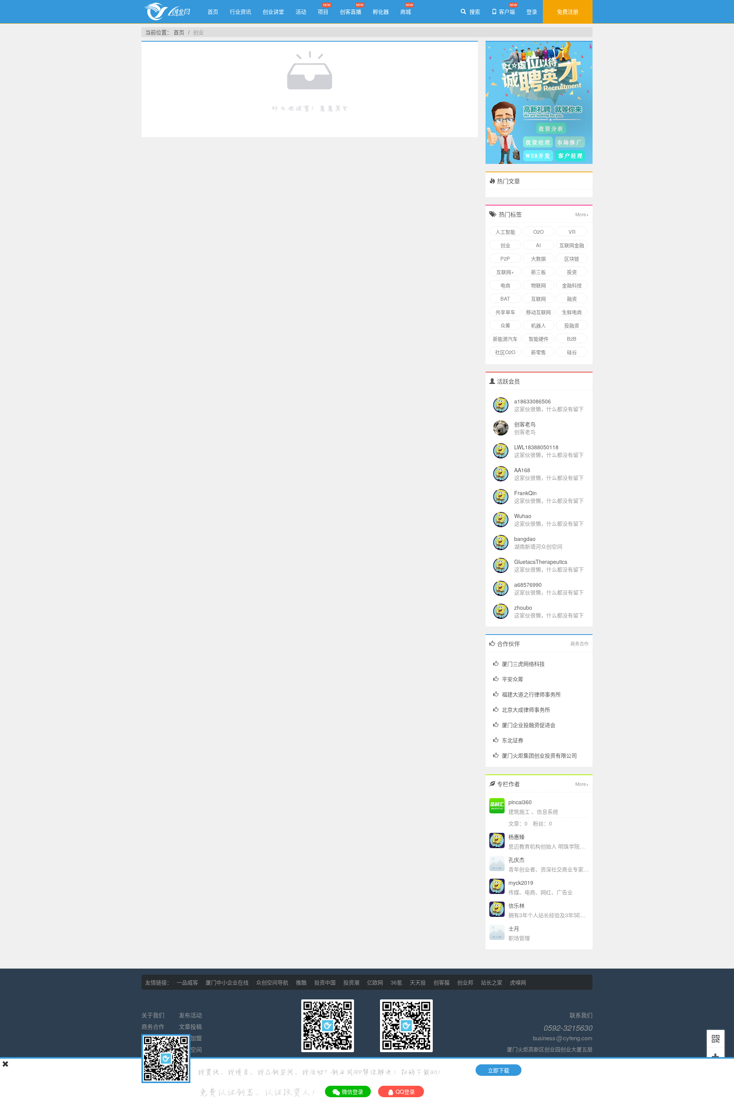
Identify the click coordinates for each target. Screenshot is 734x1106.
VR (571, 231)
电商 (505, 285)
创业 (198, 32)
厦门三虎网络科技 (523, 663)
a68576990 (528, 584)
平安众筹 (512, 679)
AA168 (522, 470)
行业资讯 (240, 11)
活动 (301, 11)
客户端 (507, 11)
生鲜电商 (572, 312)
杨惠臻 (516, 836)
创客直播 (350, 11)
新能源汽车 (505, 338)
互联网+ (505, 271)
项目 (323, 11)
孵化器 (381, 11)
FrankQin (525, 493)
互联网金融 (571, 245)
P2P (505, 258)
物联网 (538, 285)
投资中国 (325, 982)
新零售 (538, 352)
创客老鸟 (525, 424)
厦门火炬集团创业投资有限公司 (539, 755)
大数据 (538, 258)
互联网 (538, 298)
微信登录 (352, 1091)
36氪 (396, 982)
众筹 (505, 325)
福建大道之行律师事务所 (531, 694)
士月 (513, 928)
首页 (213, 11)
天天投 (418, 982)
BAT (505, 298)
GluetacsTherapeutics (540, 561)
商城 (405, 11)
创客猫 (442, 982)
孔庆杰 (516, 859)
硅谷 (572, 352)
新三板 (538, 271)
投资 (572, 271)
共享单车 (505, 312)
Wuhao (522, 516)
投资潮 (351, 982)
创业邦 (465, 982)
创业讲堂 (273, 11)
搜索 (474, 11)
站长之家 (491, 982)
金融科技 (572, 285)
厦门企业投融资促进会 (528, 725)
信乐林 (516, 905)
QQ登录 (405, 1091)
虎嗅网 (518, 982)
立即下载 (498, 1070)
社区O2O (505, 352)
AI (538, 245)
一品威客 (187, 982)
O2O (538, 231)
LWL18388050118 (536, 447)
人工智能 (505, 231)
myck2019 (520, 882)
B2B (571, 338)
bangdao (525, 538)
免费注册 (567, 11)
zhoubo (523, 607)
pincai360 (520, 802)
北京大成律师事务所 (526, 709)
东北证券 (512, 740)
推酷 (301, 982)
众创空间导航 (272, 982)
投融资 (571, 325)
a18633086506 (532, 401)
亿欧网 (375, 982)
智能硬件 (539, 338)
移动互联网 (538, 312)
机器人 (538, 325)
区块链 (571, 258)
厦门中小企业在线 (227, 982)
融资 (572, 298)
